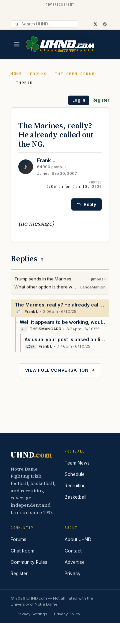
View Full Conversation (56, 370)
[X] (95, 24)
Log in (78, 100)
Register (100, 100)
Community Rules (29, 562)
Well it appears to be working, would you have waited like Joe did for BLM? (63, 322)
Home (16, 73)
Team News (77, 463)
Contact (73, 550)
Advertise (75, 562)
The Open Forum (75, 74)
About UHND (78, 539)
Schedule (75, 474)
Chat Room (22, 550)
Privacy (73, 573)
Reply (90, 204)
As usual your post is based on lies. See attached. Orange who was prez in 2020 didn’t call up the (66, 339)
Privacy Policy (67, 614)
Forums (38, 74)
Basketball (75, 497)
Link (30, 347)
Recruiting (75, 485)
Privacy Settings (32, 614)
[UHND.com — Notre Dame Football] (60, 44)
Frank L (46, 160)
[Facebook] (104, 24)
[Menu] (17, 44)
